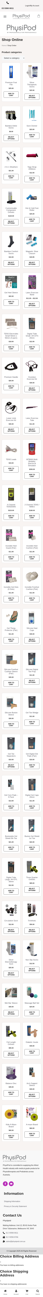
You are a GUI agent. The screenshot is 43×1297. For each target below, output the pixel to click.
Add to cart (11, 94)
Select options (31, 96)
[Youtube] (11, 1183)
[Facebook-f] (5, 1183)
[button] (5, 16)
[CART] (38, 16)
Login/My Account (32, 6)
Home (4, 45)
